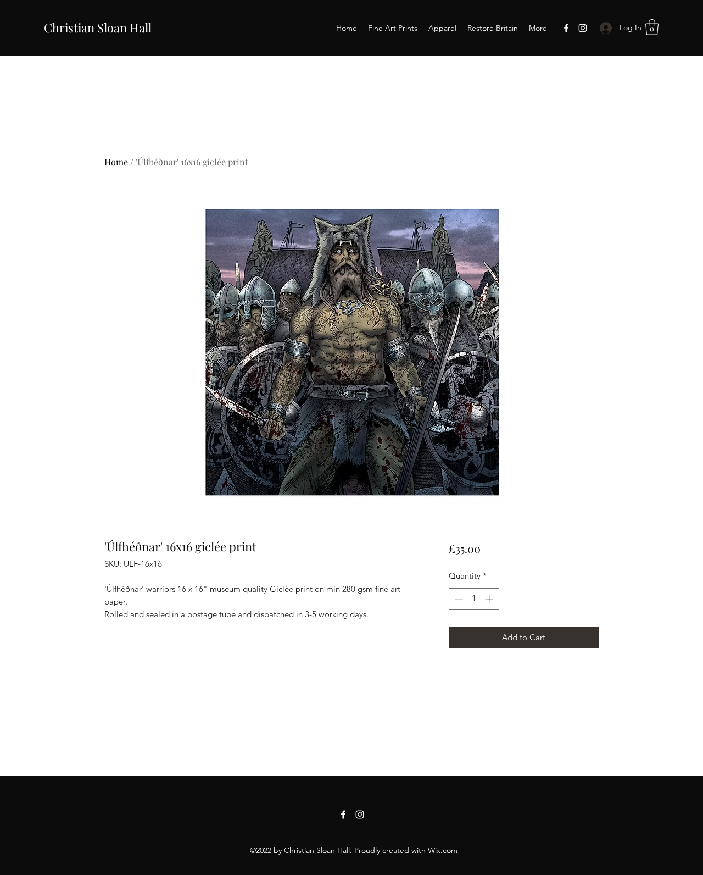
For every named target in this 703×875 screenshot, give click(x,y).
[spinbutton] (474, 599)
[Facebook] (566, 28)
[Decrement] (457, 599)
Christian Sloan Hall (98, 27)
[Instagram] (582, 28)
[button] (652, 27)
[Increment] (490, 599)
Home (116, 162)
